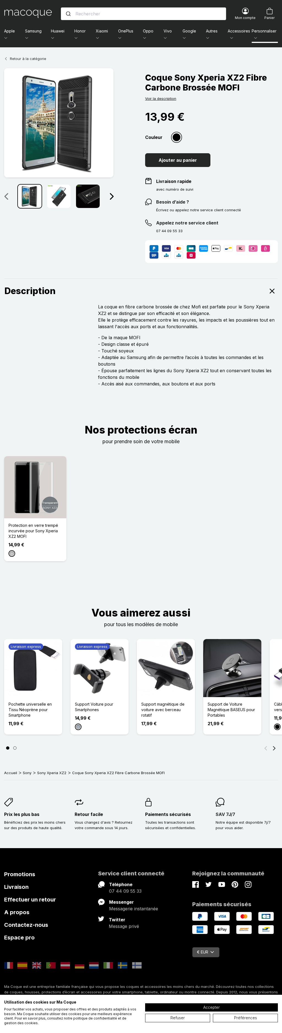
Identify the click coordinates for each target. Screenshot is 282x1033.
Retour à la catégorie (28, 58)
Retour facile (89, 814)
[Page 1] (7, 748)
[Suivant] (111, 196)
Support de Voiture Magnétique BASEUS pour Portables (231, 709)
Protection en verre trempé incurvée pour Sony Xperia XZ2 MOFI (33, 531)
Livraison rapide (173, 181)
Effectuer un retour (30, 899)
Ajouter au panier (178, 160)
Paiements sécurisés (168, 814)
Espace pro (19, 937)
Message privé (124, 926)
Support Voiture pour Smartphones (94, 707)
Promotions (19, 874)
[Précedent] (6, 196)
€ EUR (202, 952)
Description (30, 291)
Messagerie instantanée (133, 908)
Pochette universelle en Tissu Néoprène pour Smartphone (30, 709)
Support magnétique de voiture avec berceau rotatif (163, 709)
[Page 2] (15, 748)
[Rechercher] (68, 14)
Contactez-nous (26, 925)
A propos (16, 912)
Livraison (16, 887)
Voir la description (160, 98)
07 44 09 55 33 (125, 891)
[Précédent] (265, 748)
